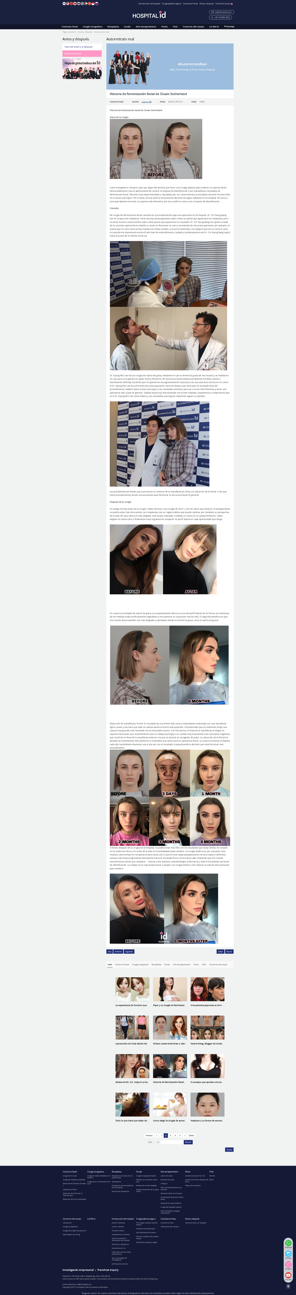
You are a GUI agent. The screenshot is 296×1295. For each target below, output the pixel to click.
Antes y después (206, 3)
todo (110, 964)
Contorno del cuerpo (193, 26)
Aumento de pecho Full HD (195, 1176)
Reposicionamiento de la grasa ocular (147, 1191)
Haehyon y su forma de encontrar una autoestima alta (218, 1120)
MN (82, 3)
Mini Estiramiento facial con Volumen (171, 1189)
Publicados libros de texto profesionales (121, 1253)
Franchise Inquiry (223, 3)
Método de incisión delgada (146, 1186)
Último (191, 1135)
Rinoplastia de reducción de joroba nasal (122, 1177)
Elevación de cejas (167, 1180)
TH (78, 3)
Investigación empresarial (78, 1270)
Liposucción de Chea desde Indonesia (134, 1043)
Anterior (118, 951)
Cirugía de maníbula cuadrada (74, 1180)
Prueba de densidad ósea (145, 1229)
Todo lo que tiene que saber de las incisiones (138, 1120)
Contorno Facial (70, 26)
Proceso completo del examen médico (147, 1238)
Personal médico (118, 1231)
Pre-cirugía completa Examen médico (147, 1224)
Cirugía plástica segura (171, 3)
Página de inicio (69, 32)
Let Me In (214, 26)
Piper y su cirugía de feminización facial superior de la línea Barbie (186, 1005)
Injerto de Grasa (167, 1176)
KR (64, 3)
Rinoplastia (113, 26)
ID (93, 3)
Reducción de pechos (193, 1186)
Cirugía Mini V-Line (70, 1176)
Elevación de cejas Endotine (171, 1203)
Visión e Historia (118, 1227)
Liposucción (67, 1223)
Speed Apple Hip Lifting (71, 1235)
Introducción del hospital (149, 3)
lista (109, 951)
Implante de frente (70, 1190)
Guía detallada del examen (146, 1233)
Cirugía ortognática (92, 26)
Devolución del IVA (118, 1248)
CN (71, 3)
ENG (67, 3)
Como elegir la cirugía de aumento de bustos (176, 1120)
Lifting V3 (164, 1184)
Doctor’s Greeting (118, 1223)
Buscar (188, 1142)
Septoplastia (116, 1182)
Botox (212, 1180)
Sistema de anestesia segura (146, 1242)
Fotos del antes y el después (78, 46)
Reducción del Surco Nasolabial (74, 1199)
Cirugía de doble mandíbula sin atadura (98, 1177)
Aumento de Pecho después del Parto (196, 1181)
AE (85, 3)
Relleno (212, 1176)
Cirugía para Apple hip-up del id (74, 1231)
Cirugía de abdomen (70, 1227)
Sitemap (230, 26)
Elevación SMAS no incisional (171, 1193)
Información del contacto (170, 1227)
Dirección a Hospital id (120, 1244)
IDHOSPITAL (149, 14)
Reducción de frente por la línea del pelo (72, 1194)
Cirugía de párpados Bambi (146, 1176)
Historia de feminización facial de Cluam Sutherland (179, 1082)
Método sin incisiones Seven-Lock (147, 1181)
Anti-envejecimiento (146, 26)
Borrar (229, 951)
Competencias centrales (121, 1235)
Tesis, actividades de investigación (119, 1259)
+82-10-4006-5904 (222, 17)
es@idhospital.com (223, 12)
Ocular (127, 26)
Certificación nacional (120, 1264)
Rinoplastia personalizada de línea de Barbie (122, 1187)
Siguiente (129, 951)
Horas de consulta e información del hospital (121, 1239)
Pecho (164, 26)
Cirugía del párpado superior (171, 1207)
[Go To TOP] (288, 1286)
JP (75, 3)
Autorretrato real (73, 53)
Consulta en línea (190, 3)
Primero (149, 1135)
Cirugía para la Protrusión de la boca (98, 1183)
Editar (220, 951)
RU (96, 3)
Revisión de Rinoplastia (120, 1191)
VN (89, 3)
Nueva (229, 1149)
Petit (175, 26)
